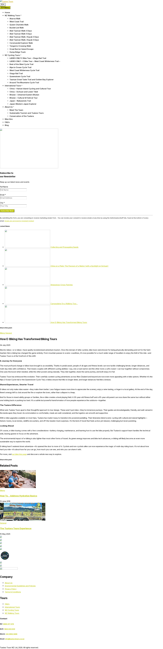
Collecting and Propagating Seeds (64, 247)
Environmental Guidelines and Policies (20, 586)
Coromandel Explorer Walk (21, 43)
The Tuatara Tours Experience (15, 528)
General (8, 333)
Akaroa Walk (15, 18)
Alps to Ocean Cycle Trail (20, 67)
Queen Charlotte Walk (19, 25)
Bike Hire (9, 119)
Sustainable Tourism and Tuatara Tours (27, 113)
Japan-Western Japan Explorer (23, 104)
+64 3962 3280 (11, 634)
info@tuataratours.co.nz (14, 639)
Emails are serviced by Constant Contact (19, 221)
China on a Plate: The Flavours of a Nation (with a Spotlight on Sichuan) (79, 266)
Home (7, 12)
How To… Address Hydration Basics (18, 496)
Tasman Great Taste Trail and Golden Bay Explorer (32, 79)
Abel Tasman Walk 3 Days (21, 31)
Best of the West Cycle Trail (21, 64)
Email (3, 195)
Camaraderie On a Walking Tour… (64, 304)
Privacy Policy (10, 589)
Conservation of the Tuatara (22, 116)
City (2, 203)
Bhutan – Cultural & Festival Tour (24, 98)
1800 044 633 (9, 629)
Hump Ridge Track (18, 52)
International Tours (13, 86)
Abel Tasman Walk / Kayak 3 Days (24, 37)
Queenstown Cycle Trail (20, 76)
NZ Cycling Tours (12, 55)
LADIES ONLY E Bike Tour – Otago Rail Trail (28, 58)
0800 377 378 (8, 624)
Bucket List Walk (17, 28)
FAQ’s (7, 122)
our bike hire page (19, 454)
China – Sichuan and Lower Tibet (24, 92)
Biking (2, 333)
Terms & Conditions (13, 592)
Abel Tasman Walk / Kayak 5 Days (24, 40)
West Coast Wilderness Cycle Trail (24, 70)
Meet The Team (16, 110)
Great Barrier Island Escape (21, 49)
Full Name (4, 187)
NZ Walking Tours (12, 15)
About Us (9, 107)
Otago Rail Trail (16, 73)
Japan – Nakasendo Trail (20, 101)
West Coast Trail (17, 21)
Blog (7, 125)
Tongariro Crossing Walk (20, 46)
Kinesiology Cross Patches (61, 285)
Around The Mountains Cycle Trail (24, 82)
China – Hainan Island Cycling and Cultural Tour (30, 88)
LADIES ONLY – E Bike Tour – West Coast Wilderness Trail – (35, 61)
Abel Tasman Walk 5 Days (21, 34)
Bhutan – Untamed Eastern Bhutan (24, 95)
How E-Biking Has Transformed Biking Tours (68, 322)
